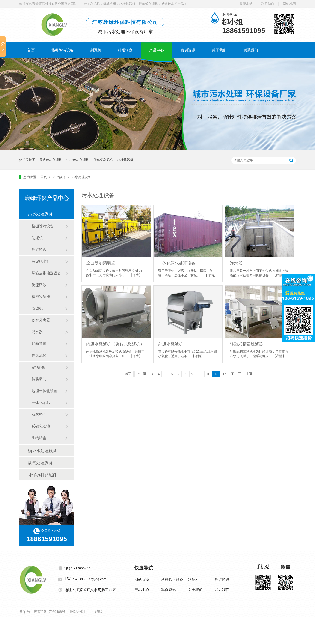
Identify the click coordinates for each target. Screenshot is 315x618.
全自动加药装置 (100, 263)
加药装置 (39, 344)
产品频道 (60, 177)
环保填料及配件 (42, 474)
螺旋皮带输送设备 (46, 273)
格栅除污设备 (62, 50)
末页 (249, 374)
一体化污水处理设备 (177, 263)
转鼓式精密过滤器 (246, 344)
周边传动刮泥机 (50, 160)
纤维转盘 (125, 50)
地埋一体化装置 (44, 391)
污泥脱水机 (41, 261)
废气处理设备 (40, 462)
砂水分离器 (41, 320)
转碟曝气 (39, 379)
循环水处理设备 (42, 450)
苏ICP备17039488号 (49, 612)
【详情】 (135, 275)
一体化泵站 (41, 403)
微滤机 (37, 308)
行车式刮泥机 (103, 160)
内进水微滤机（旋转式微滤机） (115, 344)
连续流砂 (39, 355)
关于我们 (219, 50)
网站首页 (141, 580)
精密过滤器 (41, 297)
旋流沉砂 (39, 285)
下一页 (236, 374)
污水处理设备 (81, 177)
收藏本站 (246, 4)
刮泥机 (95, 50)
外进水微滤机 (170, 344)
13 (224, 374)
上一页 (141, 374)
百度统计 (96, 612)
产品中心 (156, 50)
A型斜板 (38, 367)
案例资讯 (188, 50)
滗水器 (37, 332)
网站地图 (289, 4)
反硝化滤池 (41, 426)
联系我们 (267, 4)
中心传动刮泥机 (77, 160)
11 (207, 374)
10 (199, 374)
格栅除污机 (125, 160)
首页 (31, 50)
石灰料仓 (39, 414)
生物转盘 (39, 438)
